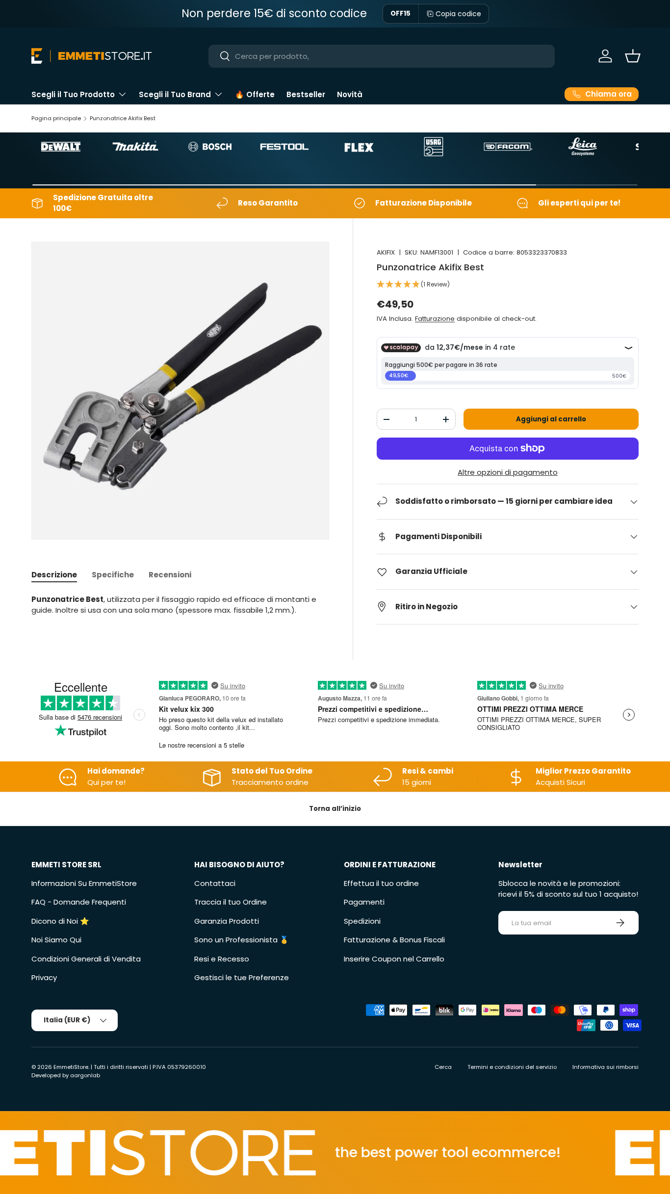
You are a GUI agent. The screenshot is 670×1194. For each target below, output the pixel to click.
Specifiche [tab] (113, 575)
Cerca (443, 1067)
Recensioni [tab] (170, 575)
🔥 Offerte (255, 94)
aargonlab (85, 1075)
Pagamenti (364, 902)
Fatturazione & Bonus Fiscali (394, 939)
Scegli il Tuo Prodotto (73, 94)
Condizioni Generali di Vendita (86, 959)
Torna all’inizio (335, 808)
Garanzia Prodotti (226, 921)
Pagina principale (56, 118)
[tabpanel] (180, 605)
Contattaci (214, 883)
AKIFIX (386, 252)
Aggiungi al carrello (551, 419)
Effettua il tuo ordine (381, 883)
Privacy (44, 977)
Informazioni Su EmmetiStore (84, 883)
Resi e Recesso (221, 959)
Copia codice (458, 14)
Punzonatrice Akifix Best (122, 118)
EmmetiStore (70, 1067)
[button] (633, 56)
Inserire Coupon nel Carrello (394, 959)
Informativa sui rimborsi (605, 1067)
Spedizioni (362, 921)
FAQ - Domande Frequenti (78, 902)
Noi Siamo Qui (56, 939)
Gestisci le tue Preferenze (241, 977)
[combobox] (381, 56)
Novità (349, 94)
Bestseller (305, 94)
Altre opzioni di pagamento (508, 472)
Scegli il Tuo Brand (175, 94)
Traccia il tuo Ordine (230, 902)
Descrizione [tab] (54, 575)
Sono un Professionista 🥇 (241, 939)
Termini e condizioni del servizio (512, 1067)
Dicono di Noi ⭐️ (60, 921)
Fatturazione (435, 318)
